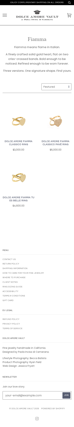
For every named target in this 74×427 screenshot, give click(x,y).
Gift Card (8, 300)
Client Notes (10, 282)
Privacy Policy (11, 324)
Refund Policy (11, 319)
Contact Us (9, 259)
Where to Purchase (14, 277)
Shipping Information (15, 268)
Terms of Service (13, 328)
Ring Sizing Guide (13, 287)
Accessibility (10, 291)
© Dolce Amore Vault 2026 (24, 409)
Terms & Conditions (14, 296)
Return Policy (11, 264)
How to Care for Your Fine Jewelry (23, 273)
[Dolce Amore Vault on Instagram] (37, 419)
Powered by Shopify (53, 409)
